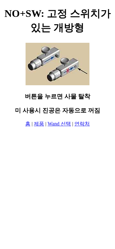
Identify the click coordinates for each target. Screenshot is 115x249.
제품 (39, 123)
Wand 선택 (59, 123)
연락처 (82, 123)
